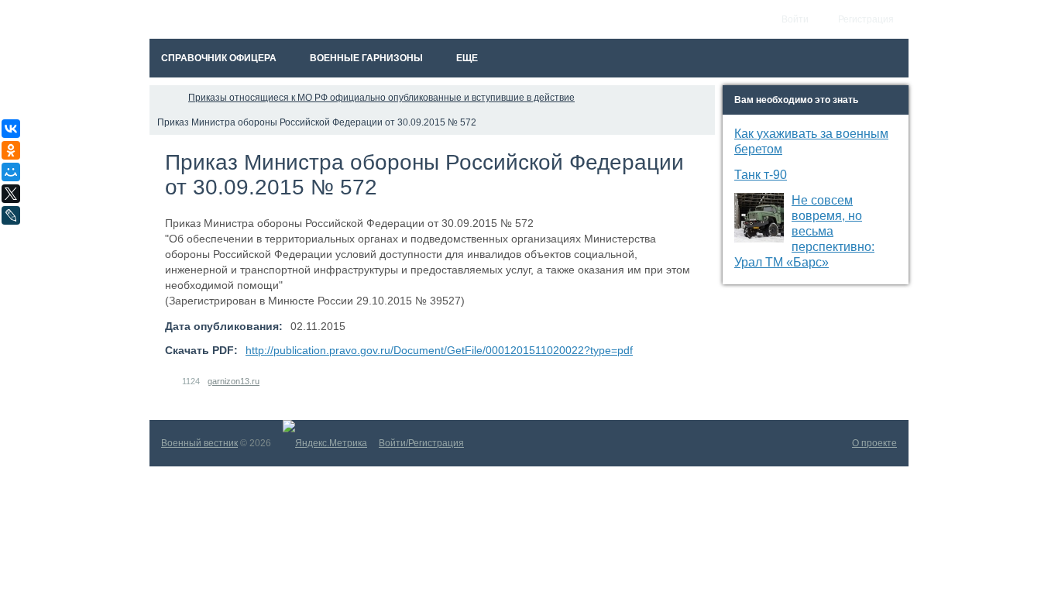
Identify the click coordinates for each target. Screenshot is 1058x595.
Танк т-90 (760, 174)
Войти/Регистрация (421, 443)
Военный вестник (199, 443)
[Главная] (163, 97)
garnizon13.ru (233, 381)
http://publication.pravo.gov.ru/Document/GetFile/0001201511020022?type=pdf (439, 350)
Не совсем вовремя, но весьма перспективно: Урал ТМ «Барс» (804, 231)
